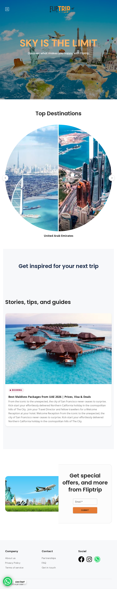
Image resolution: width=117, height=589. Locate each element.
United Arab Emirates (58, 236)
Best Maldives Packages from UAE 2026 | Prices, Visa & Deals (49, 397)
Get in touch (49, 567)
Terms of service (14, 567)
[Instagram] (89, 559)
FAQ (44, 562)
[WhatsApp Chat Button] (7, 581)
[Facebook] (81, 559)
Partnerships (49, 558)
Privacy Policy (12, 562)
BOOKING (17, 390)
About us (10, 558)
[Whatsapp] (97, 559)
